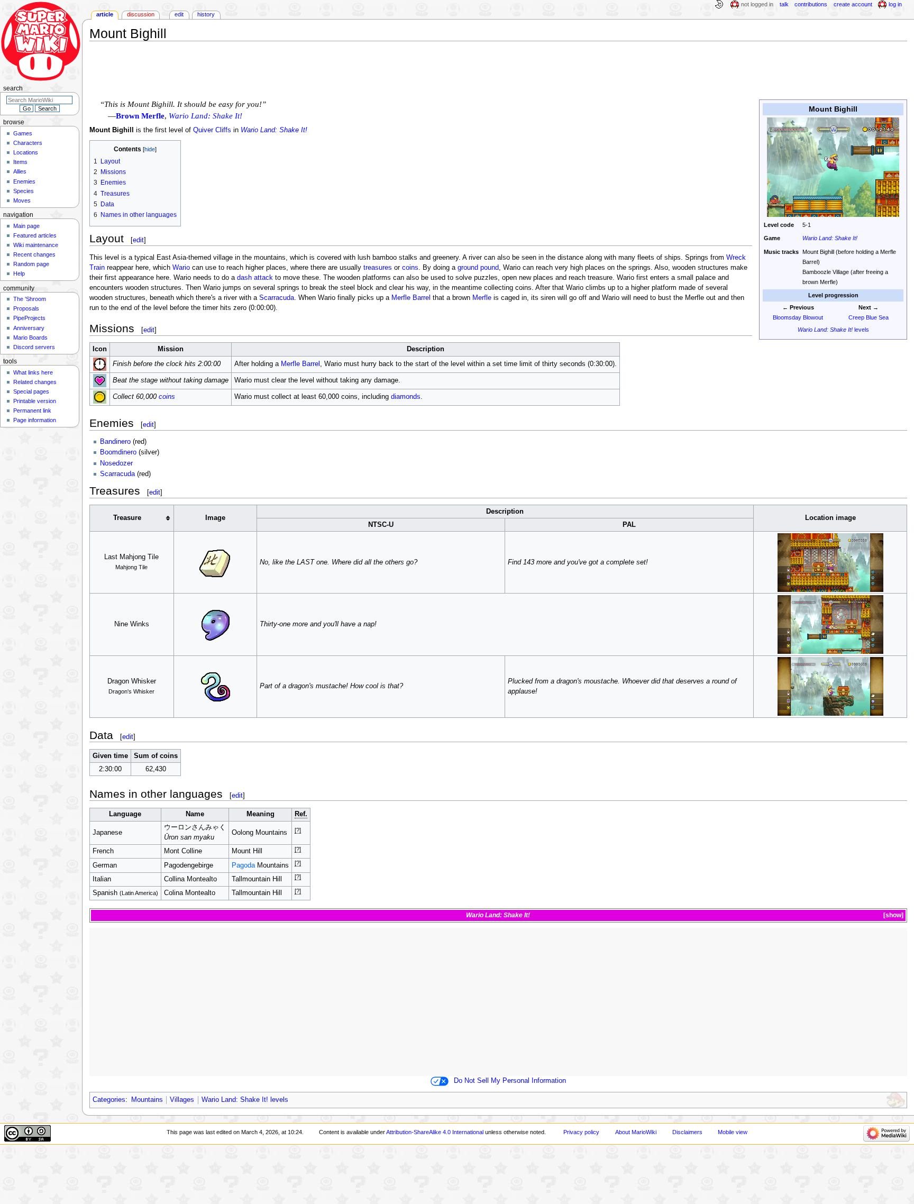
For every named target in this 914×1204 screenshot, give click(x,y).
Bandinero (115, 441)
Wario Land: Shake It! (829, 238)
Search (13, 88)
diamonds (406, 396)
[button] (893, 915)
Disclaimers (687, 1132)
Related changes (35, 382)
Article (104, 14)
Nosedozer (116, 463)
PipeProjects (29, 318)
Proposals (26, 308)
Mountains (147, 1099)
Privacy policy (581, 1132)
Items (20, 162)
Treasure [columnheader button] (127, 518)
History (206, 14)
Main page (26, 226)
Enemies (24, 181)
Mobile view (732, 1132)
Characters (27, 143)
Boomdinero (118, 452)
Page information (34, 420)
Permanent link (32, 410)
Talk (784, 4)
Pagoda (243, 865)
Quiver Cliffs (212, 130)
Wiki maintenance (35, 245)
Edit (179, 14)
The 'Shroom (29, 299)
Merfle (481, 298)
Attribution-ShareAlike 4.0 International (434, 1132)
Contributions (810, 4)
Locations (25, 152)
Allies (19, 171)
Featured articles (35, 235)
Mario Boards (30, 337)
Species (23, 191)
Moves (22, 200)
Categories (109, 1099)
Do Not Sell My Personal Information (510, 1080)
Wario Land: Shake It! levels (245, 1099)
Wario (181, 267)
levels (833, 329)
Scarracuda (276, 298)
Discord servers (34, 347)
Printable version (34, 401)
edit (138, 240)
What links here (33, 372)
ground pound (478, 267)
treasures (377, 267)
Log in (895, 4)
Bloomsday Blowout (798, 317)
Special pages (31, 391)
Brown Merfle (140, 116)
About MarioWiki (635, 1132)
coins (410, 267)
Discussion (140, 14)
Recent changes (34, 254)
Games (22, 133)
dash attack (255, 277)
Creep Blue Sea (868, 317)
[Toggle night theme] (719, 4)
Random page (31, 264)
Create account (853, 4)
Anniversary (28, 328)
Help (19, 273)
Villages (182, 1099)
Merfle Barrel (411, 298)
